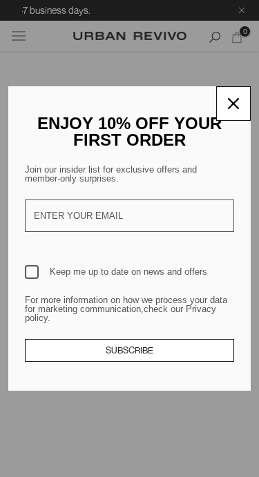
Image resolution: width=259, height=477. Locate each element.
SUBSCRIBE (129, 350)
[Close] (233, 103)
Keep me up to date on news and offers (128, 271)
